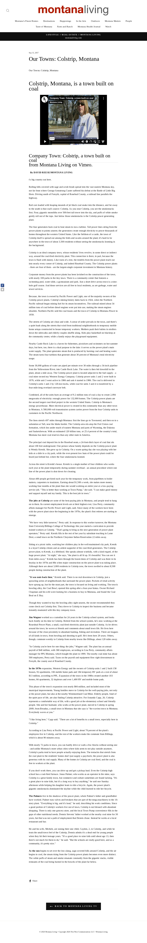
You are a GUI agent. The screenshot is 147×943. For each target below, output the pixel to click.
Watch (108, 26)
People (129, 21)
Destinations (49, 21)
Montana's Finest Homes (26, 21)
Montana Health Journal (89, 26)
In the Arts (81, 21)
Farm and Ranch (65, 26)
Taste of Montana (44, 26)
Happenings (65, 21)
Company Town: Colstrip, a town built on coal (69, 158)
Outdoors (95, 21)
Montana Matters (113, 21)
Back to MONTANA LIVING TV (75, 906)
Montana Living (55, 165)
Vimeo (84, 165)
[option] (73, 36)
